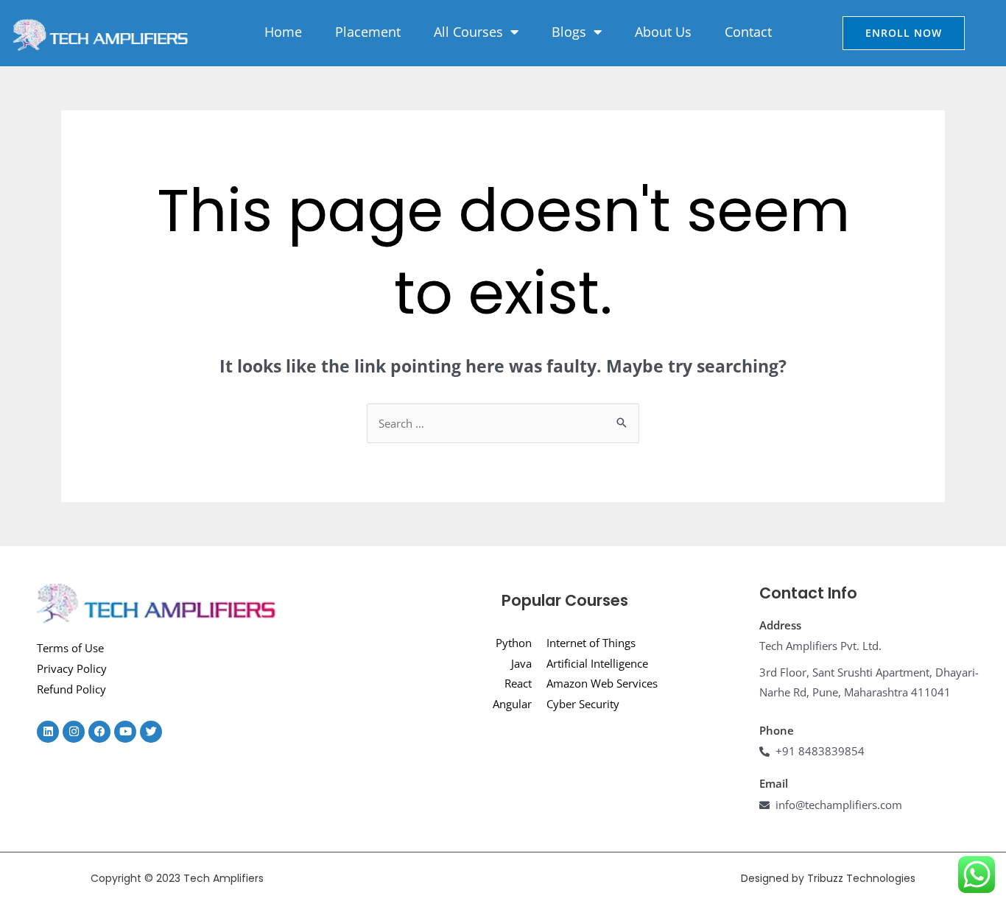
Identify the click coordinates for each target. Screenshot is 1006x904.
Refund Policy (71, 689)
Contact (748, 31)
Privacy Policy (72, 668)
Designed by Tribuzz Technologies (828, 878)
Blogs (569, 31)
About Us (663, 31)
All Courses (468, 31)
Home (283, 31)
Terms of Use (70, 647)
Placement (368, 31)
